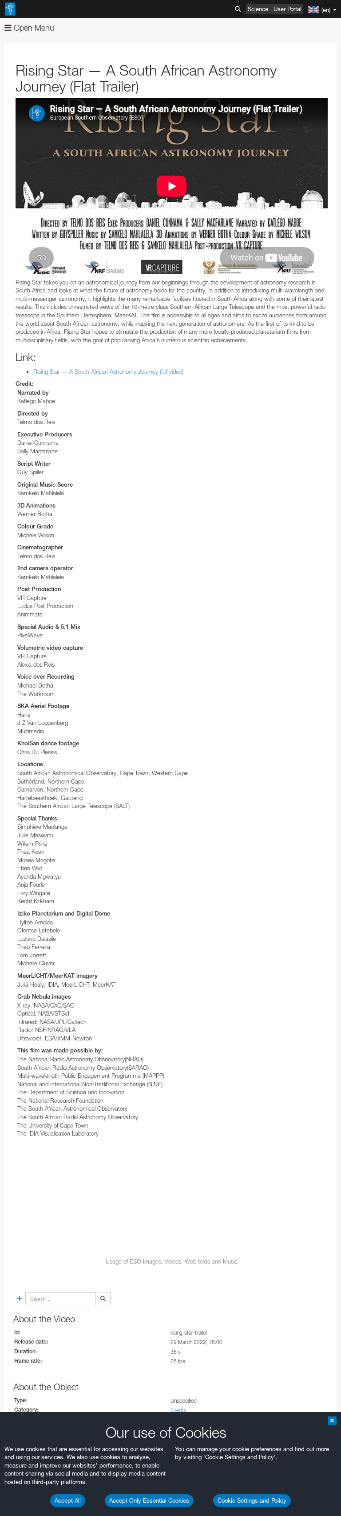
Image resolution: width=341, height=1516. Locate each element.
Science (258, 8)
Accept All (68, 1500)
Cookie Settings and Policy (252, 1500)
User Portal (287, 8)
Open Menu (33, 27)
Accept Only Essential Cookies (149, 1500)
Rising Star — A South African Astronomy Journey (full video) (108, 371)
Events (178, 1410)
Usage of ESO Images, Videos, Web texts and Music (172, 1261)
